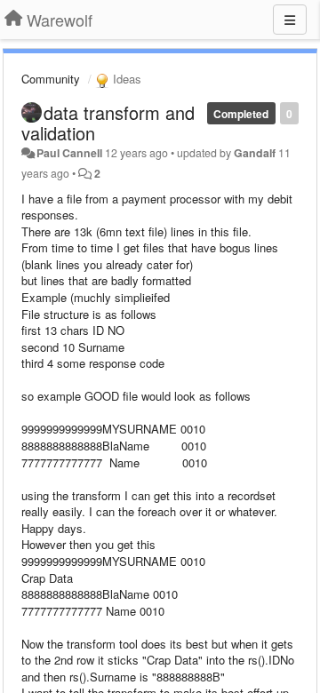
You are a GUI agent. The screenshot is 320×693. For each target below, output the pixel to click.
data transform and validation (108, 123)
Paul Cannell (69, 153)
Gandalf (255, 153)
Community (50, 78)
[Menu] (290, 19)
